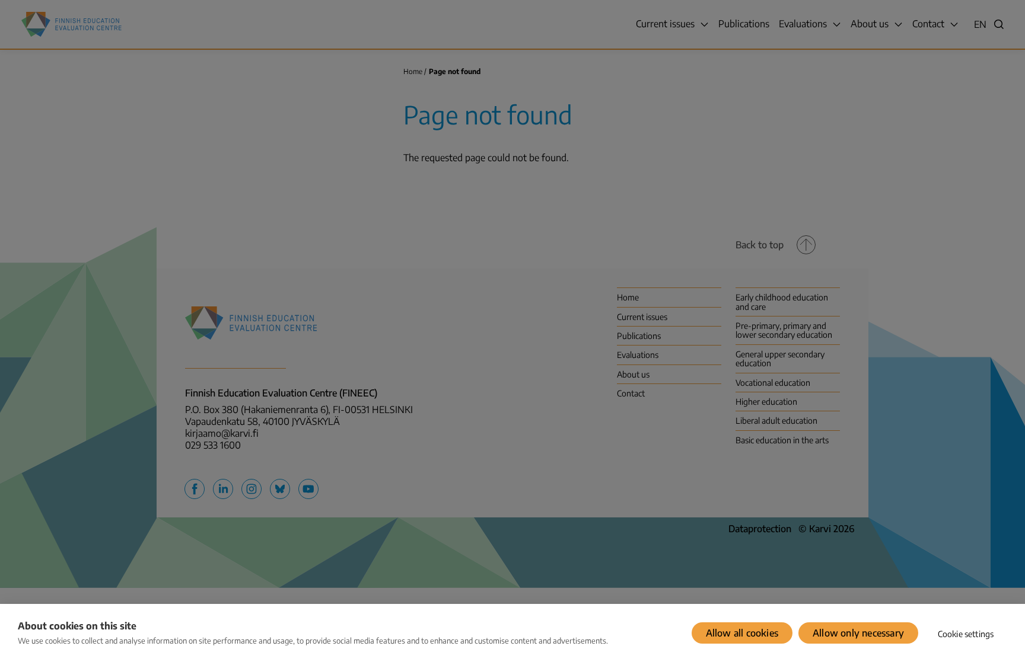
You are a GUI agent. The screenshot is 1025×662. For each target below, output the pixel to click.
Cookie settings (966, 634)
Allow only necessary (858, 633)
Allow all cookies (742, 633)
